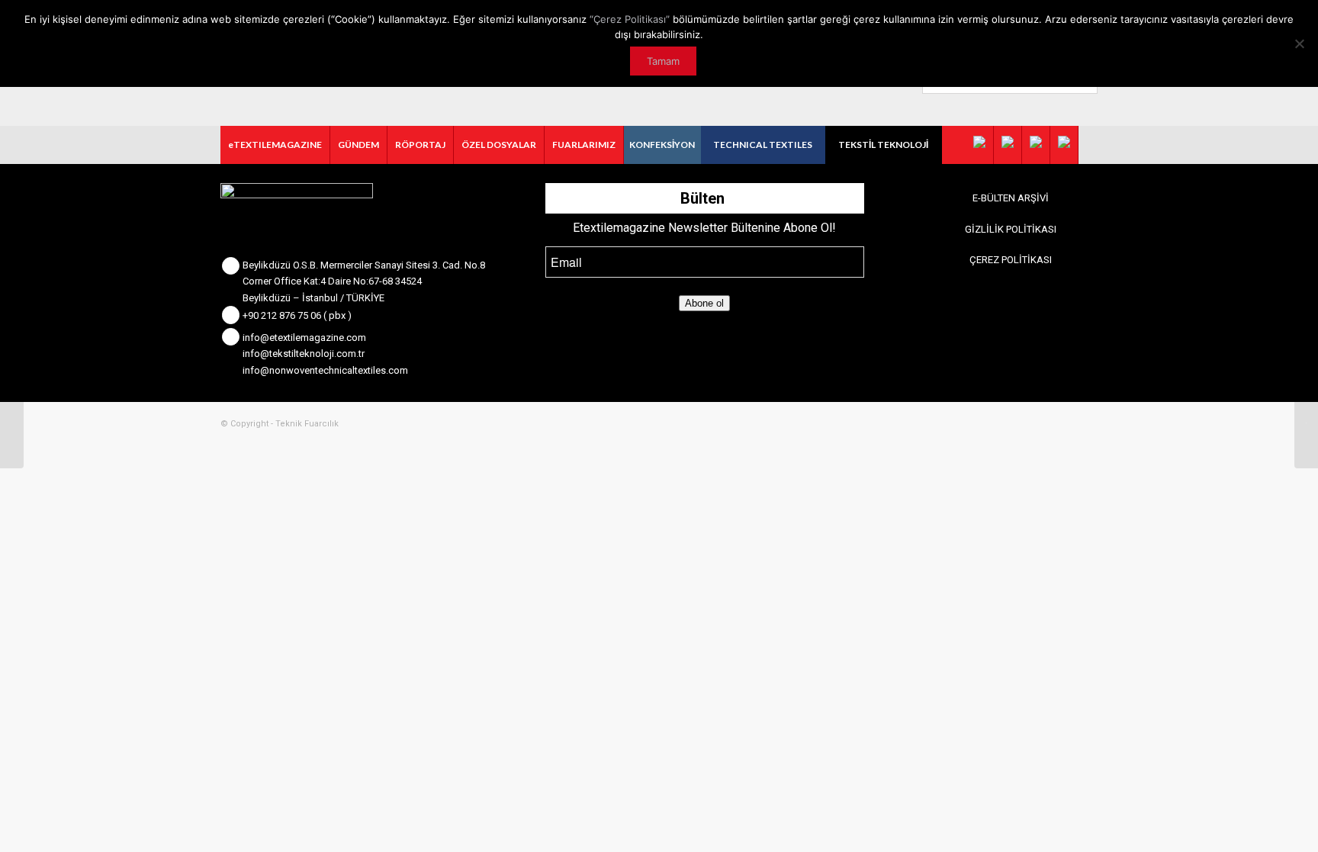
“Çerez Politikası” (630, 19)
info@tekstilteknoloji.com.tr (304, 353)
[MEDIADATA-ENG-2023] (12, 426)
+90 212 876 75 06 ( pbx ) (297, 315)
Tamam (663, 61)
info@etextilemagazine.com (304, 337)
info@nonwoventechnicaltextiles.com (325, 370)
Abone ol (704, 303)
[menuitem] (275, 145)
